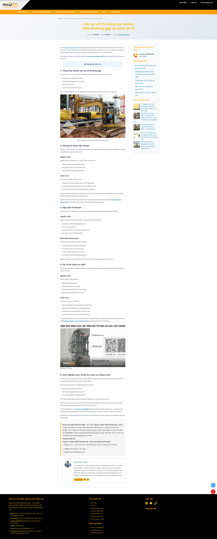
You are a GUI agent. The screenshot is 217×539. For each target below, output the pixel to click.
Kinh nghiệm (115, 12)
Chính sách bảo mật (97, 516)
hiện (99, 64)
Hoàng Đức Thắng (124, 34)
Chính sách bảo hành (97, 508)
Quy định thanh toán (97, 513)
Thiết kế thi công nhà (97, 533)
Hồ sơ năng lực (207, 2)
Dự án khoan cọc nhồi (97, 519)
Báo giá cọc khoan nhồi (89, 12)
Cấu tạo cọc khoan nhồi (41, 12)
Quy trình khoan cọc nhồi (65, 12)
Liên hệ (193, 2)
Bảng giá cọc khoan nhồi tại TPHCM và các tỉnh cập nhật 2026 (145, 74)
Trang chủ (23, 12)
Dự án (104, 12)
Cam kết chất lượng (97, 511)
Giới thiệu (183, 2)
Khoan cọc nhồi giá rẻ (97, 527)
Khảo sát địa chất (96, 530)
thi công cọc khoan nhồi (95, 56)
